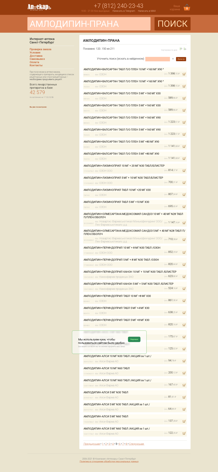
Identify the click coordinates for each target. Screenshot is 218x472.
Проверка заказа (40, 49)
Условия (35, 52)
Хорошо (134, 339)
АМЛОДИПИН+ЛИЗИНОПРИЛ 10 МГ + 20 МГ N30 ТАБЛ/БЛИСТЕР (124, 165)
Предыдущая (92, 443)
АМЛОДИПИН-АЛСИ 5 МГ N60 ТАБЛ (106, 416)
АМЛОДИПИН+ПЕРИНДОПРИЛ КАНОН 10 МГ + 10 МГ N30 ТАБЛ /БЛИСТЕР (130, 271)
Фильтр (181, 59)
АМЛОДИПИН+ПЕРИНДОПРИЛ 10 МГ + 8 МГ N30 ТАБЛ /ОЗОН (122, 247)
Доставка (36, 55)
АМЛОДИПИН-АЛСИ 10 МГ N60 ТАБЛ (107, 368)
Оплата (34, 62)
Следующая (136, 443)
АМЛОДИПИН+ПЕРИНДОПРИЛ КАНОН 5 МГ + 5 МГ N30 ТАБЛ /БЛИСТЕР (129, 283)
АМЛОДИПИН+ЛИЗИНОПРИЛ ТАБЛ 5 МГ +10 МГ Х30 (116, 201)
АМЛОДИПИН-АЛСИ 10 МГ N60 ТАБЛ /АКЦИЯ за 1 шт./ (117, 380)
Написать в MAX (147, 11)
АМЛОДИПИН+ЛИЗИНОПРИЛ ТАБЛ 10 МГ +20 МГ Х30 (117, 189)
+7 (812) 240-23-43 (118, 5)
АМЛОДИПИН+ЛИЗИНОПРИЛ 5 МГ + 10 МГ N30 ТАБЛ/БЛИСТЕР (123, 177)
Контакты (36, 65)
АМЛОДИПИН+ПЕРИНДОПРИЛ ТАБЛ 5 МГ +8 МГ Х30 (116, 320)
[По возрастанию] (185, 49)
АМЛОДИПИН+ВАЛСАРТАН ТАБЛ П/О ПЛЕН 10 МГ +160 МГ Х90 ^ (124, 69)
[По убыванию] (181, 49)
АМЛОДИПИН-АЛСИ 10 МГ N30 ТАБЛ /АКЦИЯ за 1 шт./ (117, 356)
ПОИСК (172, 23)
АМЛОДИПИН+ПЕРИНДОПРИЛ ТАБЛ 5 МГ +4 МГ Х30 (116, 308)
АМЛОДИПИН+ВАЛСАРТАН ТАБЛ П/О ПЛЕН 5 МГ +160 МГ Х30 (122, 93)
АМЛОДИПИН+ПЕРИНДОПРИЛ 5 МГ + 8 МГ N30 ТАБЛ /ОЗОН (121, 259)
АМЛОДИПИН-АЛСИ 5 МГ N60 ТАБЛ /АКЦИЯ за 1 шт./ (117, 428)
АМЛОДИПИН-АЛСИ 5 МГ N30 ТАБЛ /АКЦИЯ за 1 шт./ (117, 404)
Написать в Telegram (124, 11)
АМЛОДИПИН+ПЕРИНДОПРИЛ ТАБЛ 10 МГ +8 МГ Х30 (117, 295)
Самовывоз (37, 58)
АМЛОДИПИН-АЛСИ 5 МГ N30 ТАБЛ (106, 392)
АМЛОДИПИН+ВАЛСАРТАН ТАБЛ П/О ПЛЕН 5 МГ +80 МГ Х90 (121, 141)
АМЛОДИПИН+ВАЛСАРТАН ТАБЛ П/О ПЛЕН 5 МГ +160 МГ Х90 (122, 117)
